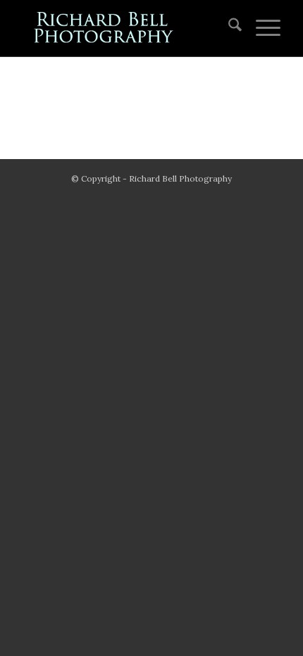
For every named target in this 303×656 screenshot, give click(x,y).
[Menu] (261, 28)
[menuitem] (228, 28)
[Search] (228, 28)
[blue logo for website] (125, 28)
